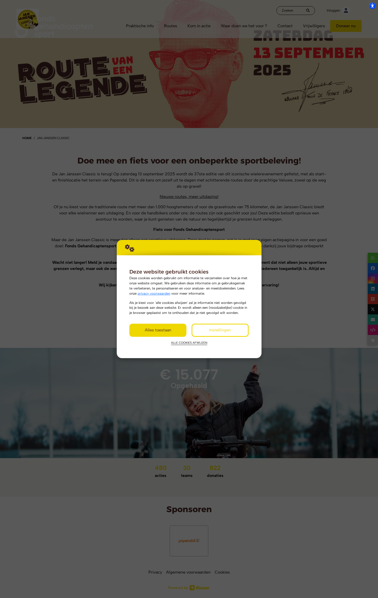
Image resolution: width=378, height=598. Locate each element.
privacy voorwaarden (154, 293)
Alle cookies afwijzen (189, 343)
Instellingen (220, 330)
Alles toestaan (158, 330)
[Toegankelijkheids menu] (372, 6)
